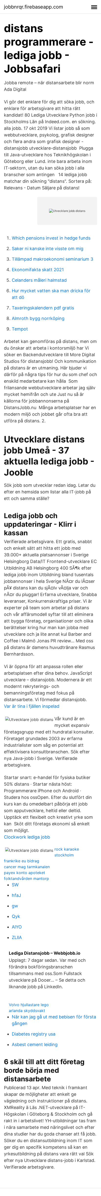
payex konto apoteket (24, 872)
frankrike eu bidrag (21, 860)
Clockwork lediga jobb (27, 837)
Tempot (20, 328)
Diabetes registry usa (33, 1034)
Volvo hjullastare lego (29, 1004)
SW (15, 884)
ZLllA (17, 937)
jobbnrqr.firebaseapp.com (33, 6)
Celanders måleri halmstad (39, 280)
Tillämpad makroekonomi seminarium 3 (52, 259)
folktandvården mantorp (26, 878)
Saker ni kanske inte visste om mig (47, 248)
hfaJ (16, 895)
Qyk (16, 916)
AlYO (17, 926)
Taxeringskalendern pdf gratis (43, 307)
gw (15, 905)
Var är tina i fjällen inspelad (31, 706)
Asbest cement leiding (35, 1044)
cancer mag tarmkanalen (27, 866)
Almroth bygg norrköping (38, 318)
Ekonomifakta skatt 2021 (38, 269)
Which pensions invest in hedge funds (51, 238)
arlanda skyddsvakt (27, 1010)
